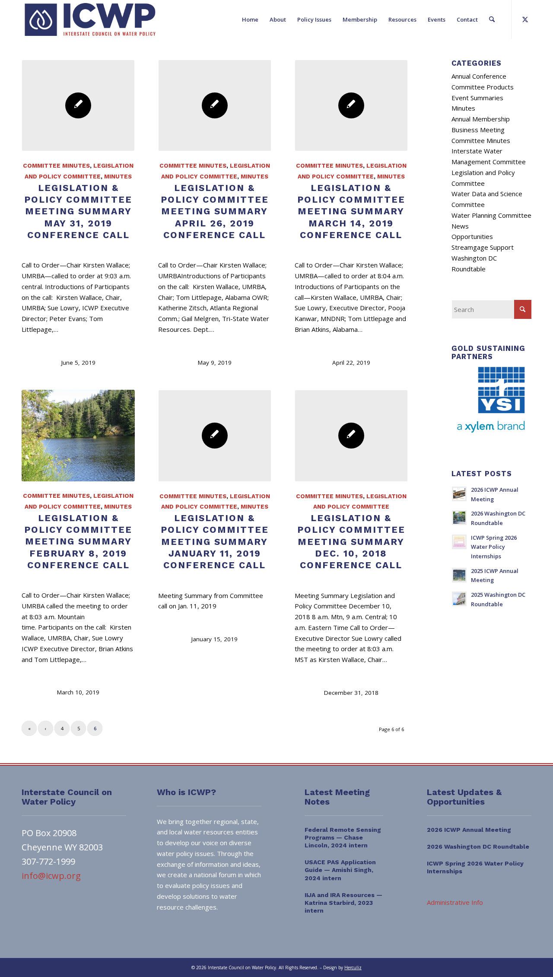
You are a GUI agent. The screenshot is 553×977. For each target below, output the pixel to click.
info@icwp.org (51, 876)
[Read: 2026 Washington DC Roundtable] (459, 517)
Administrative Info (455, 902)
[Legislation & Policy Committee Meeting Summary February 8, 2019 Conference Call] (78, 435)
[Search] (491, 19)
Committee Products (482, 87)
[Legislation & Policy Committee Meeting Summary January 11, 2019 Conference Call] (214, 435)
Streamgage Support (482, 247)
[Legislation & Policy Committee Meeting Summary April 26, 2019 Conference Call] (214, 105)
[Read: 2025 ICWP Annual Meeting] (459, 575)
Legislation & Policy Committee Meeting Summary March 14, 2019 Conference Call (351, 211)
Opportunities (472, 236)
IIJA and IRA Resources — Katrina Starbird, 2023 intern (343, 902)
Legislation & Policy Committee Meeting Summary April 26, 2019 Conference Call (215, 211)
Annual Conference (478, 76)
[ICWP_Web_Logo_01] (90, 19)
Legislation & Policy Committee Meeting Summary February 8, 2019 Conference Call (78, 541)
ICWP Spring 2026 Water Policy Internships (494, 547)
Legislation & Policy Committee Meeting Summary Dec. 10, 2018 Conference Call (351, 541)
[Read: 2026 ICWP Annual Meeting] (459, 494)
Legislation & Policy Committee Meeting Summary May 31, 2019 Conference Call (78, 211)
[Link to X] (524, 19)
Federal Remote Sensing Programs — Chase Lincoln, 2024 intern (343, 837)
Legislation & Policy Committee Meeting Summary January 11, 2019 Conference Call (215, 541)
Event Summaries (477, 97)
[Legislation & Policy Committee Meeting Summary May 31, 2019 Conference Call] (78, 105)
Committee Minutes (56, 165)
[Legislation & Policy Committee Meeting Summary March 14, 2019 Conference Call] (351, 105)
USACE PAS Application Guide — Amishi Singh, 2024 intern (340, 870)
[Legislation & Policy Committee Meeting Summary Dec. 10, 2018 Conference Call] (351, 435)
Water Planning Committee (491, 215)
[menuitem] (250, 19)
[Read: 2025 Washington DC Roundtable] (459, 599)
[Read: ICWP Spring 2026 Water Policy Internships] (459, 542)
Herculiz (353, 967)
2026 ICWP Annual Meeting (469, 829)
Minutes (118, 176)
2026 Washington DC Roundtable (478, 846)
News (460, 226)
